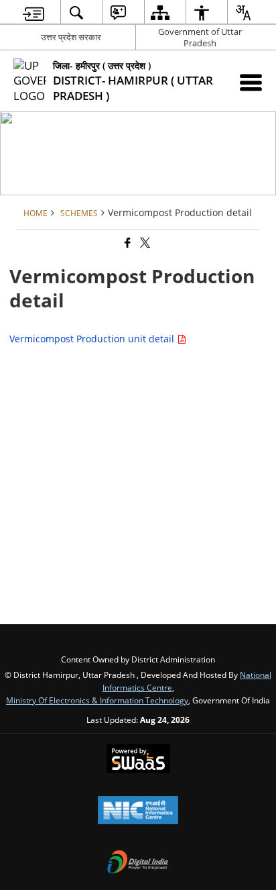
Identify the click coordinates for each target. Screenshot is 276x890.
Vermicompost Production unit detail (93, 338)
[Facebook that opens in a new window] (126, 243)
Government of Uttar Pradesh (200, 37)
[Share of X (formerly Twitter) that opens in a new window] (144, 243)
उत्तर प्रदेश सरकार (71, 37)
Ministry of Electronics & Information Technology (97, 700)
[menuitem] (33, 12)
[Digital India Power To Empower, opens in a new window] (138, 863)
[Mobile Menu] (251, 82)
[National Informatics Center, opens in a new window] (138, 811)
